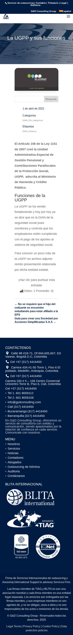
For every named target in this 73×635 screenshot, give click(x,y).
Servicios (14, 448)
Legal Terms (13, 626)
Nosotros (14, 444)
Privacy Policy (31, 626)
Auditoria (14, 471)
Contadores (15, 457)
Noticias (32, 131)
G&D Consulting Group (43, 11)
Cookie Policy (50, 626)
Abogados (14, 462)
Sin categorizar (36, 120)
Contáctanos (16, 476)
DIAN (25, 120)
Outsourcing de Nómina (24, 466)
